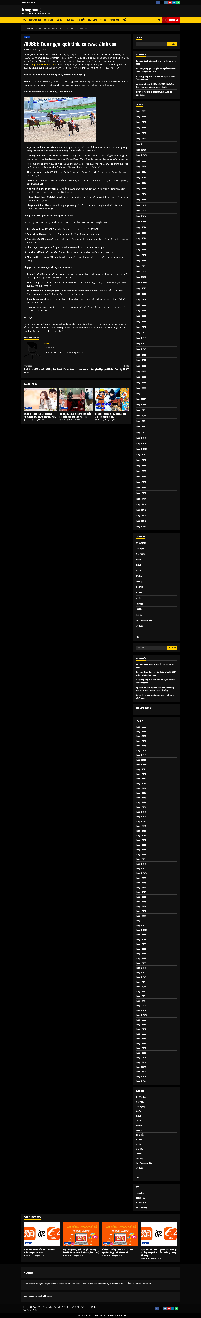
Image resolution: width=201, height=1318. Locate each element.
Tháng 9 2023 (141, 288)
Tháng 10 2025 (141, 155)
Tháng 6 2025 (141, 177)
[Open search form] (159, 20)
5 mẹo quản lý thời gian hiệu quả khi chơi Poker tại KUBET (104, 367)
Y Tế (124, 20)
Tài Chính (139, 609)
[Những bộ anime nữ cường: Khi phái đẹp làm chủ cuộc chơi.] (112, 399)
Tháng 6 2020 (141, 471)
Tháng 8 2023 (141, 293)
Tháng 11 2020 (141, 443)
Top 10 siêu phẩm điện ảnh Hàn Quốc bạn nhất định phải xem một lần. (75, 415)
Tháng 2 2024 (141, 260)
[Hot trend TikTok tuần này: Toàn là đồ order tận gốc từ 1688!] (42, 1234)
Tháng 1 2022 (141, 387)
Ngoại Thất (140, 587)
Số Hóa (103, 20)
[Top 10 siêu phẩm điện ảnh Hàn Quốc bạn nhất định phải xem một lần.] (76, 399)
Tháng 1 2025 (141, 205)
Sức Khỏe (139, 603)
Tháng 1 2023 (141, 332)
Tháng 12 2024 (141, 210)
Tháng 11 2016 (141, 520)
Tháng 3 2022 (141, 376)
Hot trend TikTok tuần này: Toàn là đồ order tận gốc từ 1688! (39, 1251)
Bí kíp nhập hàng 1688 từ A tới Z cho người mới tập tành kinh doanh (117, 1251)
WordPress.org (141, 1207)
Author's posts (73, 352)
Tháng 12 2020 (141, 437)
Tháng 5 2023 (141, 310)
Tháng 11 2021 (141, 399)
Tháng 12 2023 (141, 271)
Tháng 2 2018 (141, 515)
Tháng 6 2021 (141, 415)
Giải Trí (27, 37)
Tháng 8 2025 (141, 166)
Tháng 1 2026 (141, 138)
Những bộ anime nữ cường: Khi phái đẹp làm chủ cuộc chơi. (110, 415)
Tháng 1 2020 (141, 498)
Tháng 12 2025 (141, 144)
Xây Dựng (139, 625)
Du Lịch (60, 20)
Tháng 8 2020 (141, 460)
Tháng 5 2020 (141, 476)
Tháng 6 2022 (141, 360)
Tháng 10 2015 (141, 526)
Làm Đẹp (139, 581)
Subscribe (173, 20)
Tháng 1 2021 (140, 432)
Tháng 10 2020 (141, 448)
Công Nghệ (49, 20)
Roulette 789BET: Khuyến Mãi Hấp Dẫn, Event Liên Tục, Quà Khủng (49, 369)
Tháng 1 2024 (141, 266)
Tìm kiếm (139, 37)
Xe (136, 631)
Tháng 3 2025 (141, 194)
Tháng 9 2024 (141, 227)
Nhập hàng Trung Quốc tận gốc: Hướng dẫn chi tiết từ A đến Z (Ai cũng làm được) (156, 70)
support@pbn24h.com (41, 1296)
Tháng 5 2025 (141, 182)
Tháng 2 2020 (141, 493)
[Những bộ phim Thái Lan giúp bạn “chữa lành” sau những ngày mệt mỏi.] (40, 399)
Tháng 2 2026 (141, 133)
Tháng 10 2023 (141, 282)
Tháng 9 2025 (141, 160)
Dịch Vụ (138, 559)
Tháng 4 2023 (141, 315)
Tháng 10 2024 (141, 221)
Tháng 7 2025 (141, 171)
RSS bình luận (141, 1202)
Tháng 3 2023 (141, 321)
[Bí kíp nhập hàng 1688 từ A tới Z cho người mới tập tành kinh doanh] (120, 1234)
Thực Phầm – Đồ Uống (144, 620)
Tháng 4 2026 (141, 122)
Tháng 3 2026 (141, 127)
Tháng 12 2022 (141, 338)
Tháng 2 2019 (141, 504)
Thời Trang (114, 20)
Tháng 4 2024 (141, 249)
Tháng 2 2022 (141, 382)
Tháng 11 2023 (141, 277)
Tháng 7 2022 (141, 354)
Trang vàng (31, 9)
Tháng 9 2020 (141, 454)
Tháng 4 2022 (141, 371)
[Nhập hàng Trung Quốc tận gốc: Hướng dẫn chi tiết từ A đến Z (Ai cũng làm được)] (81, 1234)
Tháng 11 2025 (141, 149)
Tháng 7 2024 (141, 232)
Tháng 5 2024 (141, 243)
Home (23, 20)
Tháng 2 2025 (141, 199)
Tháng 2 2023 (141, 327)
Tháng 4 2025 (141, 188)
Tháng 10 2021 (141, 404)
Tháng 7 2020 (141, 465)
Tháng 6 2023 (141, 304)
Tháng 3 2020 (141, 487)
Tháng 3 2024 (141, 255)
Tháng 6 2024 (141, 238)
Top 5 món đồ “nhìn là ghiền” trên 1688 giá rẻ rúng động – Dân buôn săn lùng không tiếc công (155, 85)
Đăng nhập (140, 1193)
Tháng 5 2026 (141, 116)
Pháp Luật (92, 20)
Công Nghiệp (140, 553)
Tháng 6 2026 (141, 111)
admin (28, 49)
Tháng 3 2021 (141, 421)
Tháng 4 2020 (141, 482)
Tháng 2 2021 (141, 426)
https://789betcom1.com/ (44, 64)
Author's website (53, 352)
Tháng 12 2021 (141, 393)
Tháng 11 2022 (141, 343)
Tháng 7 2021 (140, 410)
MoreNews (109, 1315)
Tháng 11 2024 (141, 216)
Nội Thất (81, 20)
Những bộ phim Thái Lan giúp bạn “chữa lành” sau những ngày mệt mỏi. (40, 415)
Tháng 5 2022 (141, 365)
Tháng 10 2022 (141, 349)
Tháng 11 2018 (141, 509)
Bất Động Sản (35, 20)
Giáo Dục (70, 20)
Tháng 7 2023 (141, 299)
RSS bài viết (140, 1197)
